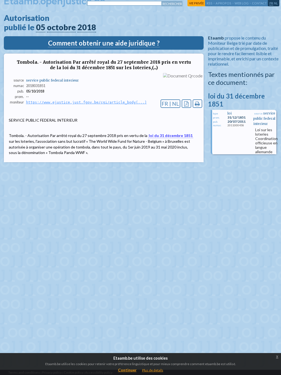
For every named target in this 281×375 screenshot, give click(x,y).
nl (276, 3)
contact (259, 3)
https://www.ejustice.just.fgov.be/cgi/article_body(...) (86, 102)
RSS (209, 3)
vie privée (196, 3)
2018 (86, 27)
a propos (223, 3)
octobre (61, 27)
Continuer (127, 370)
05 (40, 27)
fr (271, 3)
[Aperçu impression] (197, 103)
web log (242, 3)
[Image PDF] (186, 103)
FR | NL (170, 103)
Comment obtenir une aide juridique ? (104, 43)
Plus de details (152, 370)
